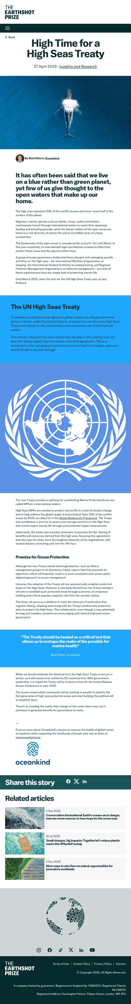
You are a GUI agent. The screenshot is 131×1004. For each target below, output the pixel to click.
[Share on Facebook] (68, 781)
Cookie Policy (81, 963)
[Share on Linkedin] (84, 781)
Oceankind (52, 158)
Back (12, 37)
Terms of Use (61, 963)
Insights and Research (78, 66)
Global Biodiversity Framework (78, 518)
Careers (121, 963)
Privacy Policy (103, 963)
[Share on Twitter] (76, 781)
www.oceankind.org (28, 737)
